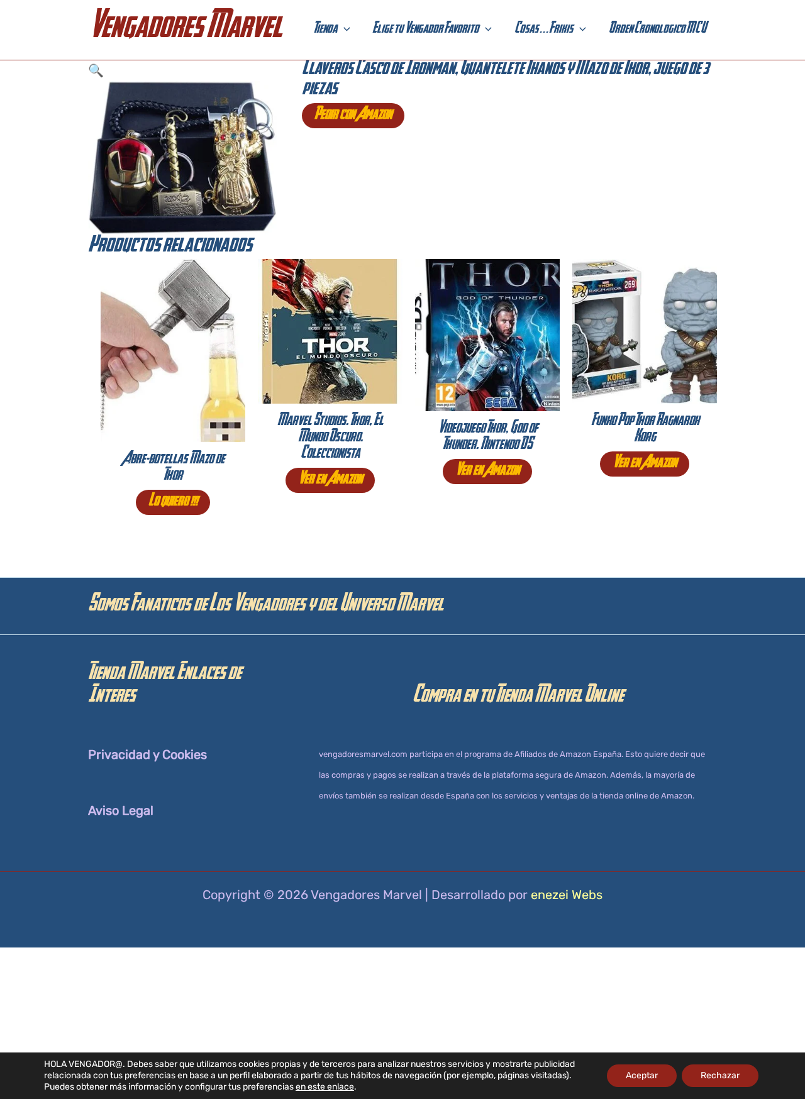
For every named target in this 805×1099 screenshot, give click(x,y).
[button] (343, 30)
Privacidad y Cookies (147, 754)
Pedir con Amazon (353, 115)
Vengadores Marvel (185, 30)
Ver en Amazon (330, 480)
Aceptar (642, 1075)
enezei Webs (566, 894)
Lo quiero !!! (172, 502)
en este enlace (325, 1086)
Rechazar (720, 1075)
